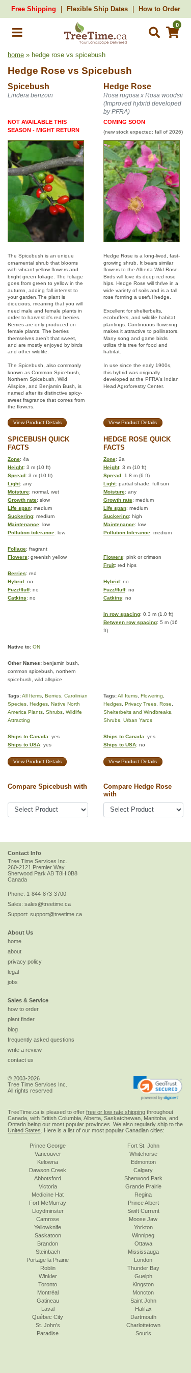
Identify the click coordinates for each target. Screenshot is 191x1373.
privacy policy (25, 961)
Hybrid (16, 581)
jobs (13, 982)
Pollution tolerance (31, 532)
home (16, 55)
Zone (14, 459)
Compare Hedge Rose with (137, 790)
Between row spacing (130, 622)
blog (13, 1029)
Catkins (17, 598)
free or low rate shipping (115, 1112)
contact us (21, 1060)
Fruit (109, 565)
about (14, 951)
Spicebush (106, 70)
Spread (16, 475)
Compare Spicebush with (47, 786)
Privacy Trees (140, 704)
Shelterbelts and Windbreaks (137, 712)
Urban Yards (137, 720)
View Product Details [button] (37, 422)
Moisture (18, 492)
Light (14, 483)
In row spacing (121, 614)
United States (24, 1130)
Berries (17, 573)
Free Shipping (33, 9)
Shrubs (54, 712)
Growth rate (22, 500)
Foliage (17, 549)
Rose (165, 704)
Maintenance (23, 524)
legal (13, 972)
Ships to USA (24, 744)
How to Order (159, 9)
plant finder (21, 1019)
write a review (25, 1050)
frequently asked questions (41, 1040)
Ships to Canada (28, 736)
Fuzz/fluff (19, 589)
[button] (17, 34)
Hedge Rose (36, 70)
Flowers (18, 557)
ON (36, 647)
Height (15, 467)
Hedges (39, 704)
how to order (23, 1009)
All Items (32, 695)
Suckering (20, 516)
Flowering (152, 695)
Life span (19, 508)
